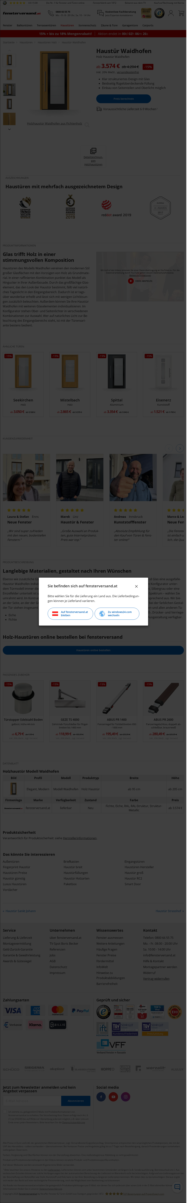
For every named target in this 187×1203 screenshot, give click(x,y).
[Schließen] (135, 586)
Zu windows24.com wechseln (118, 613)
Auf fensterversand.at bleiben (73, 613)
